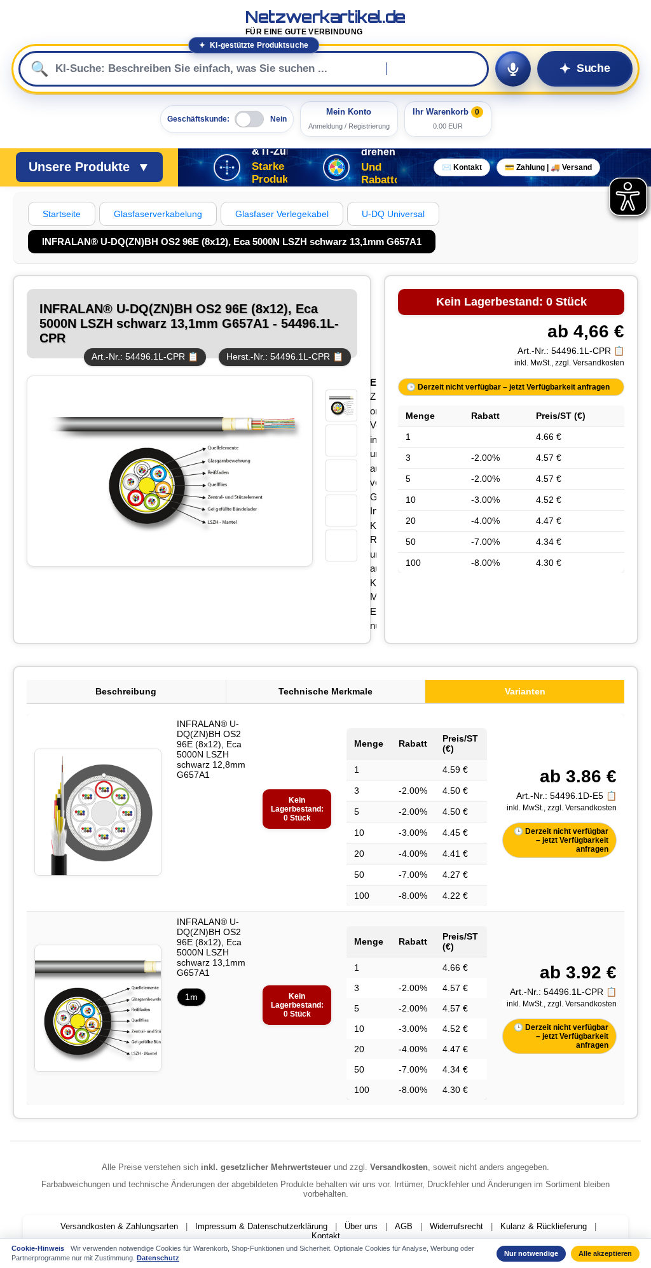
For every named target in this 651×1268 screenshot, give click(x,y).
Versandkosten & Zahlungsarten (119, 1226)
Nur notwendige (531, 1253)
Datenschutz (158, 1258)
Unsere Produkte (89, 167)
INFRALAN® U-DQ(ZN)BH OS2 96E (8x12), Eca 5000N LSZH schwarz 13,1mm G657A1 (211, 947)
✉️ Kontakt (462, 167)
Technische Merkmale (325, 691)
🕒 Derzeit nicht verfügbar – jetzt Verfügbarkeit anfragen (508, 387)
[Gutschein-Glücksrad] (336, 167)
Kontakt (326, 1236)
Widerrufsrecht (456, 1226)
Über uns (361, 1226)
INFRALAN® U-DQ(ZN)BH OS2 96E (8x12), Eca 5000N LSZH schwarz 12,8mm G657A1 (211, 749)
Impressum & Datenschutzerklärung (261, 1226)
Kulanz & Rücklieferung (543, 1226)
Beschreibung (125, 691)
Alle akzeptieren (605, 1253)
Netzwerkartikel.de (325, 22)
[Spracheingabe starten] (513, 69)
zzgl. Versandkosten (589, 362)
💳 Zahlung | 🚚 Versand (548, 167)
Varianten (525, 691)
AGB (404, 1226)
